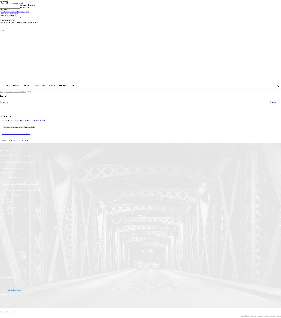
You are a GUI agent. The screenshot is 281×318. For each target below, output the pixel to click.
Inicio (1, 92)
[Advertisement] (137, 55)
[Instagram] (270, 25)
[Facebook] (267, 25)
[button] (278, 85)
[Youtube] (279, 25)
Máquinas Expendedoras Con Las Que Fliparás (16, 155)
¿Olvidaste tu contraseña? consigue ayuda (14, 12)
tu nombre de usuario (27, 5)
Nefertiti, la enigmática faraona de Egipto (15, 140)
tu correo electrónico (27, 18)
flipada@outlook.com (15, 290)
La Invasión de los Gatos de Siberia (13, 177)
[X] (273, 25)
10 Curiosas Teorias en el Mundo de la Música (16, 134)
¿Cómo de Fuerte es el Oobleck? (12, 168)
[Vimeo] (276, 25)
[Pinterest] (13, 300)
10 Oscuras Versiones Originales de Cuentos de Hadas (18, 127)
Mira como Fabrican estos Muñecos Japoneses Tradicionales (20, 184)
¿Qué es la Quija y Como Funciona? (15, 92)
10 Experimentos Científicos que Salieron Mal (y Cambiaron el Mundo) (24, 120)
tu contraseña (24, 7)
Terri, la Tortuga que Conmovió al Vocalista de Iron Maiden (20, 190)
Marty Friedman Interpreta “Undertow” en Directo (17, 162)
